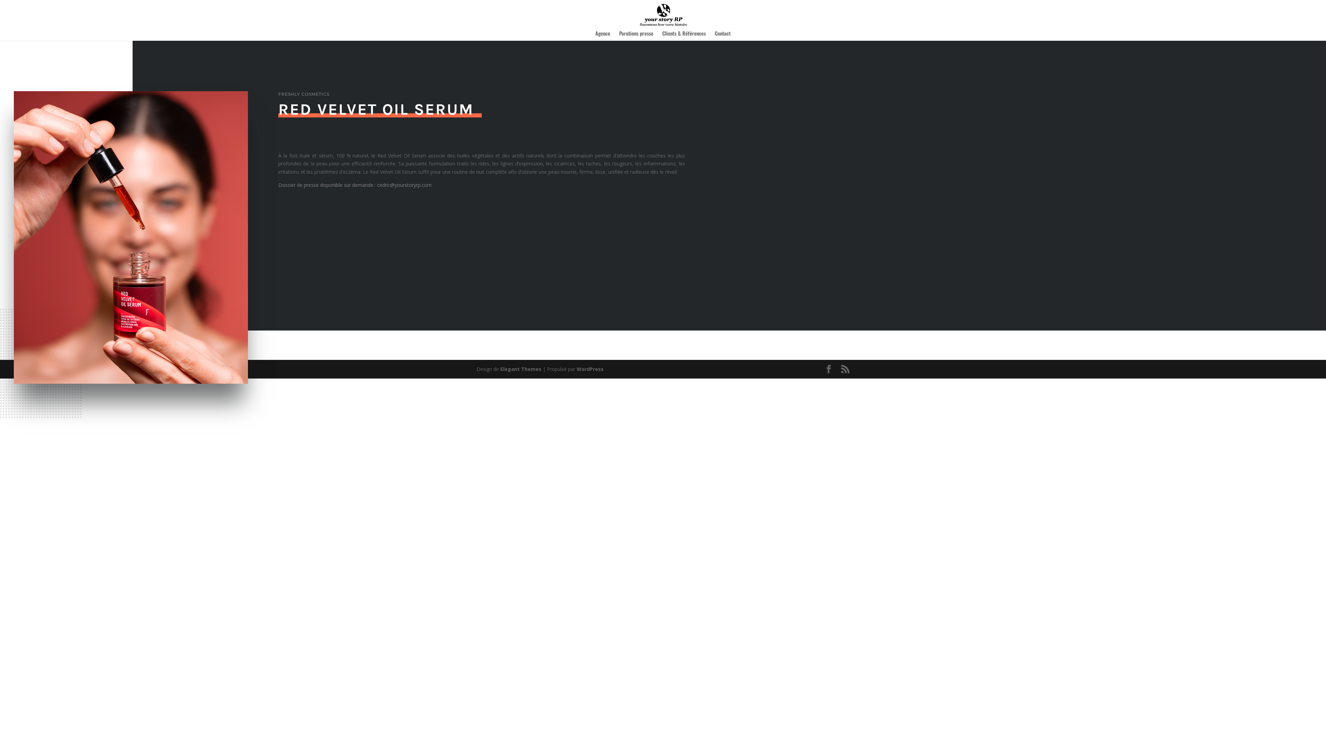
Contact (723, 34)
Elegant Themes (520, 369)
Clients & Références (684, 34)
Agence (602, 34)
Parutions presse (636, 34)
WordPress (590, 369)
